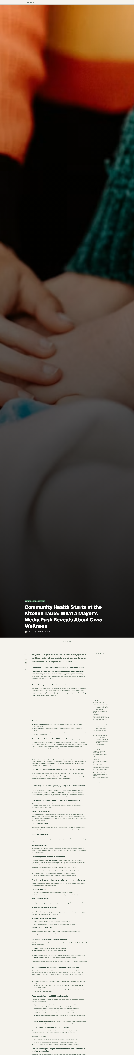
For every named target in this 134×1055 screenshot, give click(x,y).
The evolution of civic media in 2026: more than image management (100, 713)
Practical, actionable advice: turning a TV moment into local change (101, 734)
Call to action (99, 781)
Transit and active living (101, 726)
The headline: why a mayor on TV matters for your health (102, 706)
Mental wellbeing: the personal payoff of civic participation (100, 755)
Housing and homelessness (102, 722)
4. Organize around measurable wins (100, 745)
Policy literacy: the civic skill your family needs (100, 762)
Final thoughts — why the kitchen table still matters (100, 778)
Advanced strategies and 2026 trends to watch (100, 758)
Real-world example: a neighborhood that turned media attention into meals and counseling (101, 766)
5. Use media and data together (101, 748)
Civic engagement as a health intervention (100, 731)
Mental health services (101, 728)
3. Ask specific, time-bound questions (102, 742)
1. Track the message (100, 737)
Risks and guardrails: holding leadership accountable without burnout (100, 774)
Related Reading (99, 783)
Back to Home (30, 2)
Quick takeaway (99, 709)
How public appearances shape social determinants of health (100, 720)
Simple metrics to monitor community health (99, 752)
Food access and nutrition (102, 724)
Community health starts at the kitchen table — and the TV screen (101, 703)
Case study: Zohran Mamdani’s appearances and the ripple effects (101, 717)
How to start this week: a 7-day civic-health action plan (100, 770)
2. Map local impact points (102, 739)
